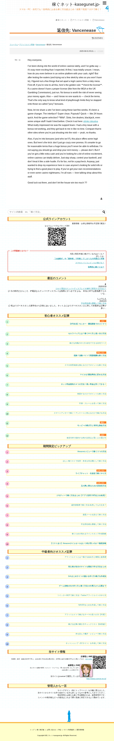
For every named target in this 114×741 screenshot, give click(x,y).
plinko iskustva (90, 121)
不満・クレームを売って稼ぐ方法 (92, 403)
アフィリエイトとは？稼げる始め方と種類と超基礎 (85, 557)
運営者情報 (80, 730)
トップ (32, 730)
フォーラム (14, 45)
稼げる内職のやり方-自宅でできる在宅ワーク (88, 343)
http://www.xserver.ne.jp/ (96, 679)
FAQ (59, 730)
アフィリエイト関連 (26, 45)
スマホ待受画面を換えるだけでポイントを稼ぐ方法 (85, 365)
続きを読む (89, 659)
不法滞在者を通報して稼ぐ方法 (93, 303)
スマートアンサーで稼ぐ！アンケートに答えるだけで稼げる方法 (80, 413)
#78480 (100, 51)
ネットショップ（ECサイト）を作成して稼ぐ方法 (86, 643)
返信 (94, 51)
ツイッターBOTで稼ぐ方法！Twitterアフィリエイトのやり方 (81, 595)
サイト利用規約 (69, 730)
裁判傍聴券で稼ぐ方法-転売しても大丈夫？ (88, 505)
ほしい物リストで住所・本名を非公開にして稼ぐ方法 (84, 461)
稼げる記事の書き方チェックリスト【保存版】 (87, 624)
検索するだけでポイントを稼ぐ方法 (91, 394)
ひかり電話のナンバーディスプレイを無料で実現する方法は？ (81, 289)
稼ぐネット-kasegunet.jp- (76, 4)
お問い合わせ (51, 730)
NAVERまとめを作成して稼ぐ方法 (92, 605)
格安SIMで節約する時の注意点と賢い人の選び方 (86, 438)
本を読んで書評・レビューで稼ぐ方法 (90, 634)
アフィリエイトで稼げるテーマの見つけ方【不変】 (85, 614)
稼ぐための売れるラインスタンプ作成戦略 (89, 534)
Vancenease (40, 45)
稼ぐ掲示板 (40, 730)
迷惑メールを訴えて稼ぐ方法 (94, 515)
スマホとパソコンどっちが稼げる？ (89, 263)
